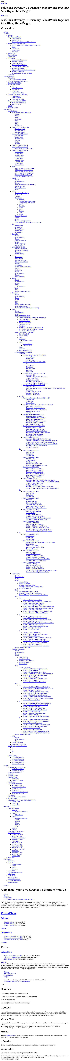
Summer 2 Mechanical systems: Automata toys (36, 733)
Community (7, 859)
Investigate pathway (24, 583)
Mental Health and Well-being (16, 43)
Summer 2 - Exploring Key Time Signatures (39, 531)
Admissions (11, 78)
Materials (21, 199)
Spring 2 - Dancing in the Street (35, 516)
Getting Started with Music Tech (35, 506)
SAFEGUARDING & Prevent (17, 797)
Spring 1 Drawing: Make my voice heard (34, 639)
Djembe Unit (30, 544)
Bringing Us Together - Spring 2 (35, 473)
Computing (15, 234)
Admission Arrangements (19, 79)
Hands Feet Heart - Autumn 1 (34, 416)
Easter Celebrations (24, 321)
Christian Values (16, 40)
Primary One (19, 225)
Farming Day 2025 (17, 834)
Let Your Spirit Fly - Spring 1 (34, 472)
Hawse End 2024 (17, 842)
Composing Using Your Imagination (36, 465)
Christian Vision (16, 38)
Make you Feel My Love (33, 503)
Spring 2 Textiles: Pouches (30, 670)
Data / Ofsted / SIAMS (14, 83)
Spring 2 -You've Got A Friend (35, 568)
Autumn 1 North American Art (31, 632)
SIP (13, 86)
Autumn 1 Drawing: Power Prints (32, 600)
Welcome (10, 35)
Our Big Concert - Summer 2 (34, 424)
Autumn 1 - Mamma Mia (33, 511)
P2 (12, 749)
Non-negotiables (20, 186)
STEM (17, 217)
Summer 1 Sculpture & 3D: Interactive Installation (37, 619)
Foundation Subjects (21, 818)
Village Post (11, 874)
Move (17, 122)
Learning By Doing (21, 216)
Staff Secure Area (13, 882)
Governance (11, 58)
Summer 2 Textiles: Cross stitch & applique (35, 695)
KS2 (16, 289)
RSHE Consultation (21, 248)
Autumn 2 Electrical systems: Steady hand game (36, 724)
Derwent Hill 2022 (17, 852)
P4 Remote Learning (18, 762)
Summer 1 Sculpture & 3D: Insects (33, 624)
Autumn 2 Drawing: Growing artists (33, 605)
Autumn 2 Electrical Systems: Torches (34, 708)
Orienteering (19, 257)
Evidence (18, 252)
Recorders (22, 349)
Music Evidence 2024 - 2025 (31, 457)
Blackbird (29, 500)
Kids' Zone (11, 857)
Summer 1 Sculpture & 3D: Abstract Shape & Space (38, 608)
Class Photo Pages (13, 808)
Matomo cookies (10, 1035)
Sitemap (6, 972)
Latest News (8, 897)
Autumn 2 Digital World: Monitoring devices (35, 719)
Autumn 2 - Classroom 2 (33, 554)
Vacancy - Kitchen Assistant (12, 957)
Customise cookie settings (22, 1003)
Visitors (17, 196)
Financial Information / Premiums (17, 94)
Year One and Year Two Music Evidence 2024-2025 (38, 404)
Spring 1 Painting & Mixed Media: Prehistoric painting (38, 606)
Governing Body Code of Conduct (22, 73)
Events (14, 865)
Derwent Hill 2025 (17, 839)
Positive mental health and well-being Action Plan (26, 45)
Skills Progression (20, 240)
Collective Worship (17, 742)
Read (16, 120)
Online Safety (19, 245)
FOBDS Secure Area (14, 879)
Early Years (18, 194)
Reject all (3, 1003)
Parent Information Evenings (20, 792)
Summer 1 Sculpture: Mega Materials (33, 603)
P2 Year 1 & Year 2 (24, 667)
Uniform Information (18, 793)
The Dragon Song (31, 462)
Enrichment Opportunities (22, 291)
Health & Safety (12, 777)
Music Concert (23, 335)
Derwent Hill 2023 (17, 846)
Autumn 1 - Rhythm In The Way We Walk (38, 439)
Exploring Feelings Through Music (36, 409)
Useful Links (11, 875)
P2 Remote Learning (18, 759)
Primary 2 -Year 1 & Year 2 (19, 134)
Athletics (17, 268)
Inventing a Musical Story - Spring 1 (36, 431)
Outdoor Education (20, 260)
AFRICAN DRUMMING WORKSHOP (31, 327)
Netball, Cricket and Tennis (23, 266)
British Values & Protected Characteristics (24, 42)
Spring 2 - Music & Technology (35, 557)
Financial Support (13, 775)
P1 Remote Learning (18, 757)
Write (16, 124)
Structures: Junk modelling (26, 660)
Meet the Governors (17, 61)
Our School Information (15, 783)
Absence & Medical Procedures (17, 767)
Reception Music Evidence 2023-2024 (34, 373)
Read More (4, 928)
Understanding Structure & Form (35, 547)
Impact (17, 183)
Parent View (11, 795)
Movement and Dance (21, 262)
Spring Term (19, 137)
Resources (15, 869)
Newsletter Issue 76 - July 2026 (13, 936)
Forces (21, 207)
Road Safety (15, 778)
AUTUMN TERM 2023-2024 (24, 173)
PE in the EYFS (20, 276)
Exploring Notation (31, 549)
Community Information (15, 872)
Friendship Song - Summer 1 (34, 422)
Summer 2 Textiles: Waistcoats (31, 728)
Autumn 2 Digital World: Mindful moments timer (37, 696)
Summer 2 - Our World (33, 394)
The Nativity (30, 365)
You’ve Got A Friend (32, 545)
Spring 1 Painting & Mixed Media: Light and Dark (37, 611)
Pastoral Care (15, 48)
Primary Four (19, 230)
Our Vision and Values (14, 37)
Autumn (17, 140)
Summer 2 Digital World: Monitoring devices (36, 716)
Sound (21, 214)
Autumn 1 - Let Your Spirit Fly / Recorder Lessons (40, 480)
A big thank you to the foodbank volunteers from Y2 (19, 899)
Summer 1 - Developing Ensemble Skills (38, 559)
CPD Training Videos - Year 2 (24, 171)
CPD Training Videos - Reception (25, 168)
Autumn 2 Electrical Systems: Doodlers (34, 713)
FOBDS (10, 862)
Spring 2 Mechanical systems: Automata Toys (36, 721)
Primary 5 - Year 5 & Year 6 (20, 150)
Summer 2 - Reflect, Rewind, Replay (37, 383)
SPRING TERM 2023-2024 (23, 175)
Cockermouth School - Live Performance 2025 (32, 317)
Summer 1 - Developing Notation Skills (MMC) (40, 486)
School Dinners (12, 798)
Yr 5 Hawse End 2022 (18, 849)
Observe (17, 114)
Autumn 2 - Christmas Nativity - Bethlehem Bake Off (41, 440)
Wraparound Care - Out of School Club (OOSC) (22, 800)
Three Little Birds (31, 460)
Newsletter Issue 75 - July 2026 (13, 938)
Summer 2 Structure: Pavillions (31, 690)
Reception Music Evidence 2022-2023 (34, 385)
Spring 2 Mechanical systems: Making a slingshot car (38, 698)
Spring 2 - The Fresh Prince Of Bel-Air (37, 527)
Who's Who (11, 56)
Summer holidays (9, 922)
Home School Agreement (19, 102)
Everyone (29, 370)
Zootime (28, 413)
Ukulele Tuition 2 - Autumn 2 (34, 470)
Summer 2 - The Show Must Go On (36, 519)
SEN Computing (20, 244)
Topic (17, 826)
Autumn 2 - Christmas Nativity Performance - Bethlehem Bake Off (45, 388)
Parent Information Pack (19, 787)
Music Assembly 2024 (25, 350)
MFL (13, 736)
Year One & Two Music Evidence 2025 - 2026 (36, 398)
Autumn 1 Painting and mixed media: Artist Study (37, 637)
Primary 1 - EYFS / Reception (20, 127)
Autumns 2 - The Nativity (33, 406)
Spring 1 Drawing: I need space (32, 628)
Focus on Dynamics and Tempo (35, 408)
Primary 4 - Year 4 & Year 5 (20, 147)
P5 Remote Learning (18, 764)
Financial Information (18, 99)
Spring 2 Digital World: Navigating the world (36, 731)
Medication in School (18, 769)
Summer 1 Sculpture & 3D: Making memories (36, 646)
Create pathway (23, 582)
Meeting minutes (16, 864)
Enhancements (19, 253)
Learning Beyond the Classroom (17, 746)
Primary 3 (14, 816)
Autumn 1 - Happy (31, 552)
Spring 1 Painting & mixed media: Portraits (35, 618)
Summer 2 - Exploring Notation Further (37, 572)
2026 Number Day (9, 959)
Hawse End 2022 (17, 854)
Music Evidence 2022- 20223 (31, 562)
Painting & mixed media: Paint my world (30, 586)
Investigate (18, 125)
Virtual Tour (11, 53)
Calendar (10, 774)
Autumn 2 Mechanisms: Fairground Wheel (35, 669)
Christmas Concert (24, 324)
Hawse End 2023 (17, 847)
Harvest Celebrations (25, 322)
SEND (10, 106)
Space (20, 209)
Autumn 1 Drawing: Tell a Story (28, 591)
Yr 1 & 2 (21, 396)
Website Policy (8, 975)
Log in (6, 885)
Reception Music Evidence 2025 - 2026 (34, 355)
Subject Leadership (17, 88)
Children (6, 806)
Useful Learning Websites (22, 221)
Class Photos (19, 815)
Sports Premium (16, 97)
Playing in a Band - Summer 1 (35, 475)
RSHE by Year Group (21, 250)
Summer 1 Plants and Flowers (31, 636)
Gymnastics (18, 265)
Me (27, 363)
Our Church (11, 870)
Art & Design (16, 573)
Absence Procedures (17, 770)
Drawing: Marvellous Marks (27, 585)
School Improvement (14, 84)
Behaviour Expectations (15, 772)
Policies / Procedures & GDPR (17, 101)
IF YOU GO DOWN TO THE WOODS (31, 329)
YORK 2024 (15, 841)
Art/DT (17, 820)
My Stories (29, 367)
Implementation (19, 181)
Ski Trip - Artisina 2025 (18, 838)
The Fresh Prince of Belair (33, 504)
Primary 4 (14, 828)
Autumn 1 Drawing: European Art (32, 621)
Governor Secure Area (14, 880)
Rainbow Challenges (21, 811)
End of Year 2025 (24, 334)
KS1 (16, 288)
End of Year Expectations (19, 744)
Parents (6, 765)
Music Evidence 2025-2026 (31, 491)
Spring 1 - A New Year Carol (34, 555)
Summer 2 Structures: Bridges (31, 706)
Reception (22, 353)
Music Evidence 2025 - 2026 (31, 450)
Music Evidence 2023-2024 (31, 467)
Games (17, 263)
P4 (20, 490)
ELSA (13, 47)
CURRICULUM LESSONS (23, 352)
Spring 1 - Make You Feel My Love (36, 526)
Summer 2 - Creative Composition (36, 560)
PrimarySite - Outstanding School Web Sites (17, 981)
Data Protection (16, 104)
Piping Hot (22, 326)
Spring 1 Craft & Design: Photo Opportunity (35, 634)
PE (12, 255)
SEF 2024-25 (15, 89)
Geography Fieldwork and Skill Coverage (27, 308)
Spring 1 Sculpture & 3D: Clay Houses (30, 593)
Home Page (4, 3)
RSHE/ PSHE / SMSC (18, 247)
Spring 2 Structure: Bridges (30, 714)
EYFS (17, 242)
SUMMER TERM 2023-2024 (24, 176)
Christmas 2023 (27, 345)
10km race (11, 861)
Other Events (19, 258)
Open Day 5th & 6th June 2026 (13, 956)
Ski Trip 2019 (16, 856)
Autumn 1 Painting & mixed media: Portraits (35, 626)
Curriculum (7, 109)
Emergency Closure (17, 780)
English (14, 178)
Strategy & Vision (17, 63)
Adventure (18, 119)
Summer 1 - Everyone (32, 393)
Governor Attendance (18, 71)
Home (6, 32)
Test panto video (13, 877)
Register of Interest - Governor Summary (23, 70)
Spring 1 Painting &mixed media (32, 644)
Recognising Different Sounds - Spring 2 (38, 432)
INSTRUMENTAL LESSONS (24, 332)
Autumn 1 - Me (30, 375)
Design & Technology (18, 649)
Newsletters (11, 782)
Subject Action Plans (18, 93)
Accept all (10, 1003)
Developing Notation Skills (34, 463)
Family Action (16, 50)
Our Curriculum (12, 111)
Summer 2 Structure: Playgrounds (32, 723)
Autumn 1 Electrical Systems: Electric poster (35, 692)
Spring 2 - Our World (32, 380)
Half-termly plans (20, 129)
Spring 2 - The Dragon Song (34, 485)
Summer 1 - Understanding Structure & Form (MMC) (41, 570)
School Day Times (17, 788)
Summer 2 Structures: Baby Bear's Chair (34, 672)
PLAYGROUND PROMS (27, 330)
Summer (17, 143)
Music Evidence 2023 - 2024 (31, 550)
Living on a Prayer (31, 501)
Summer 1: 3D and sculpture (31, 629)
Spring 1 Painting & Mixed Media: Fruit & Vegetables (38, 623)
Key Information (9, 76)
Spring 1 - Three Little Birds (34, 483)
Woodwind (22, 339)
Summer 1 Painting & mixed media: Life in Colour (33, 595)
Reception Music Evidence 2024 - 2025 (34, 362)
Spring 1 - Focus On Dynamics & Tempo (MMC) (40, 442)
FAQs (17, 219)
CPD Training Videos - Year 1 (24, 170)
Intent (17, 180)
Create (17, 116)
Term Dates (15, 790)
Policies (14, 867)
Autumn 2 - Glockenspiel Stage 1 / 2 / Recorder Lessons (42, 481)
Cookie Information (10, 973)
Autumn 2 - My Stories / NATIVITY (37, 376)
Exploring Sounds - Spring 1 (34, 419)
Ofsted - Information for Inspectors (18, 81)
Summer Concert (27, 340)
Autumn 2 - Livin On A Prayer (35, 524)
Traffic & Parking (13, 107)
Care (16, 117)
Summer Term (19, 138)
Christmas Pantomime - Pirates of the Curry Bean (40, 542)
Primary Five (19, 232)
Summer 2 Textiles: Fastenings (31, 711)
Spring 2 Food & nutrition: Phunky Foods (35, 675)
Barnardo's (15, 52)
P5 (20, 532)
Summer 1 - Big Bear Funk (34, 381)
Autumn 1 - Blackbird (32, 522)
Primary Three (19, 229)
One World (29, 372)
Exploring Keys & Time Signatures (36, 508)
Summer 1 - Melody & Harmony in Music (38, 518)
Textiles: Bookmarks (25, 588)
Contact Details (12, 55)
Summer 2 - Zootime (32, 447)
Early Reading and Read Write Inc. (25, 184)
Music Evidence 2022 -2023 (31, 478)
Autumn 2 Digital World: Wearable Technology (36, 687)
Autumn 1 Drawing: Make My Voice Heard (35, 642)
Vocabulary (18, 198)
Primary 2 (14, 813)
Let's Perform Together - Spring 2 (36, 421)
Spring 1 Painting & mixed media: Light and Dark (37, 601)
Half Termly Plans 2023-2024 (23, 148)
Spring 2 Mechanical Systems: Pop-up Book (35, 705)
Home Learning (12, 756)
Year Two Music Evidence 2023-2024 (34, 426)
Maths (13, 166)
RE (13, 224)
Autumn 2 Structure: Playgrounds (32, 729)
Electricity (22, 206)
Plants (20, 204)
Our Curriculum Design (22, 193)
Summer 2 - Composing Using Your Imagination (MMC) (42, 488)
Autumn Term (19, 135)
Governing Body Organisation (20, 66)
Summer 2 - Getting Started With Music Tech (39, 529)
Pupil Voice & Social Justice (16, 831)
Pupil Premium (16, 96)
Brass (20, 347)
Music (13, 309)
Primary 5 (14, 829)
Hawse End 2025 (17, 836)
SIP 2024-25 (15, 91)
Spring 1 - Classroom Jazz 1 (34, 514)
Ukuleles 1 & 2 (30, 458)
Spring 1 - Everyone (32, 378)
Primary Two (19, 227)
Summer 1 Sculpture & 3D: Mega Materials (35, 613)
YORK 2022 (15, 851)
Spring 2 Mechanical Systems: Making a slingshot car (38, 688)
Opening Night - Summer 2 (34, 477)
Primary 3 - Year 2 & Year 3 (20, 145)
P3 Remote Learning (18, 760)
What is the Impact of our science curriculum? (28, 222)
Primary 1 (14, 810)
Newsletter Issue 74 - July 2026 (13, 939)
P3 (20, 449)
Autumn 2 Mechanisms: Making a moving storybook (38, 673)
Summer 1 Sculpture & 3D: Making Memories (36, 641)
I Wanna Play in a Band (33, 411)
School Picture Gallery (14, 833)
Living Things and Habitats (27, 202)
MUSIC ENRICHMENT (22, 316)
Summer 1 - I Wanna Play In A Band (36, 445)
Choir (20, 337)
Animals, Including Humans (27, 201)
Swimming (18, 270)
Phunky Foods (23, 664)
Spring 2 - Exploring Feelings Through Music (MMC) (41, 444)
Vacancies (11, 74)
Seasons (21, 211)
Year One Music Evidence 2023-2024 (33, 414)
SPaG (17, 189)
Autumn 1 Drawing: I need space (32, 616)
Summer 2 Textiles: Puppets (31, 677)
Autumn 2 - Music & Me (33, 565)
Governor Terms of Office (19, 65)
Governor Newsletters (18, 68)
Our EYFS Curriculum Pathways (21, 112)
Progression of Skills (21, 306)
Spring (17, 142)
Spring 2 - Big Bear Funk (33, 391)
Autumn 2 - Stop (31, 513)
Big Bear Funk (30, 368)
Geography (15, 293)
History (14, 278)
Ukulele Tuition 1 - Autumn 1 (34, 468)
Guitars (21, 342)
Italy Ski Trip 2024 (17, 844)
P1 (12, 747)
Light (20, 212)
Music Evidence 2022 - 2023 (31, 437)
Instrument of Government (19, 60)
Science (14, 191)
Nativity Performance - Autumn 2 (35, 417)
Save (16, 1059)
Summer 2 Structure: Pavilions (31, 700)
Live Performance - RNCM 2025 (28, 319)
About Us (7, 33)
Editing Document (20, 188)
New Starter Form (17, 785)
